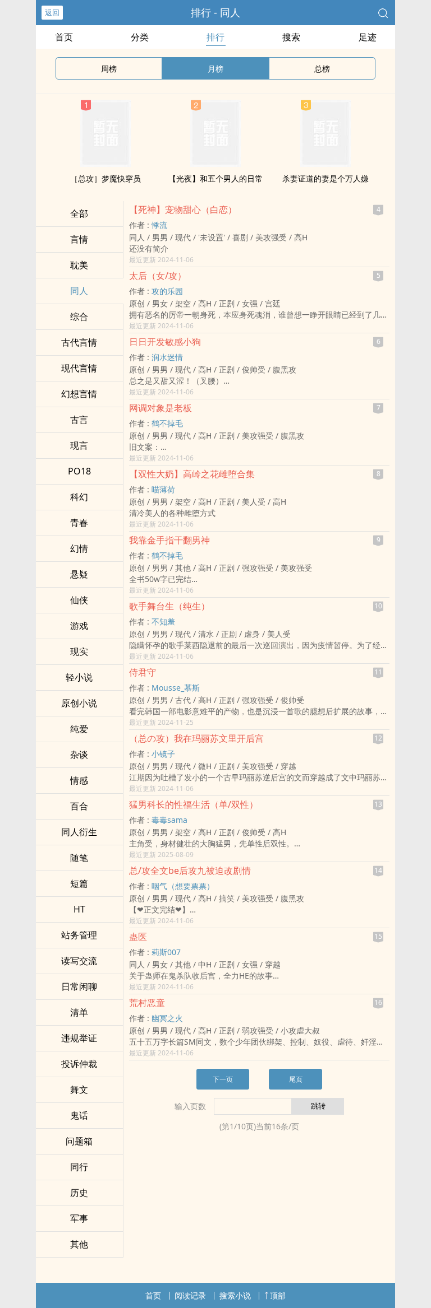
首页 (64, 37)
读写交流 (79, 961)
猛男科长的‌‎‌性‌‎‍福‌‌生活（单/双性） (193, 804)
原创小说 (79, 703)
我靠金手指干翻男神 (169, 540)
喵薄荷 (163, 489)
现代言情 (79, 368)
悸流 (159, 225)
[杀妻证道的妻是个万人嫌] (325, 163)
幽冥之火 (167, 1018)
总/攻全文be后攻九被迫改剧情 (190, 870)
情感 (79, 780)
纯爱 (79, 729)
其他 (79, 1244)
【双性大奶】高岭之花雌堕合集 (192, 474)
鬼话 (79, 1115)
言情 (79, 239)
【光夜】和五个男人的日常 (215, 178)
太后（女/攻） (157, 275)
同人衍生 (79, 832)
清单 (79, 1012)
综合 (79, 316)
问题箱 (79, 1141)
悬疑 (79, 574)
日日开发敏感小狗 (165, 342)
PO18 (79, 471)
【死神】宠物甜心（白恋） (183, 209)
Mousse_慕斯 (176, 687)
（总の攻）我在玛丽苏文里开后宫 (196, 738)
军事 (79, 1218)
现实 (79, 651)
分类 (140, 37)
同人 (79, 291)
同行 (79, 1167)
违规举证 (79, 1038)
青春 (79, 522)
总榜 (322, 68)
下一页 (223, 1079)
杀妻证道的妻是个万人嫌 (325, 178)
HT (79, 909)
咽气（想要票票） (183, 886)
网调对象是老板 (160, 408)
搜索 (291, 37)
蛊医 (138, 936)
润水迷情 (167, 357)
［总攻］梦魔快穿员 (105, 178)
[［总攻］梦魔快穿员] (105, 163)
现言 (79, 445)
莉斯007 (166, 952)
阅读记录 (190, 1295)
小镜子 (163, 753)
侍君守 (142, 672)
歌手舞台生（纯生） (169, 606)
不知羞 (163, 621)
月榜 (215, 68)
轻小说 (79, 677)
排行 (215, 37)
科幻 (79, 497)
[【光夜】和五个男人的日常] (215, 163)
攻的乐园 (167, 291)
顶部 (278, 1295)
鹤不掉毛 (167, 423)
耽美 (79, 265)
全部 (79, 213)
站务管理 (79, 935)
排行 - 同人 (215, 12)
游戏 (79, 626)
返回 (52, 12)
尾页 (295, 1079)
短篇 (79, 883)
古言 (79, 419)
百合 (79, 806)
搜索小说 (235, 1295)
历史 (79, 1192)
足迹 (368, 37)
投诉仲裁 (79, 1064)
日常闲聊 (79, 986)
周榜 (109, 68)
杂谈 (79, 754)
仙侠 (79, 600)
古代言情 (79, 342)
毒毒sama (169, 819)
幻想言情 (79, 394)
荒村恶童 (147, 1003)
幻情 (79, 548)
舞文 (79, 1089)
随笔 (79, 857)
